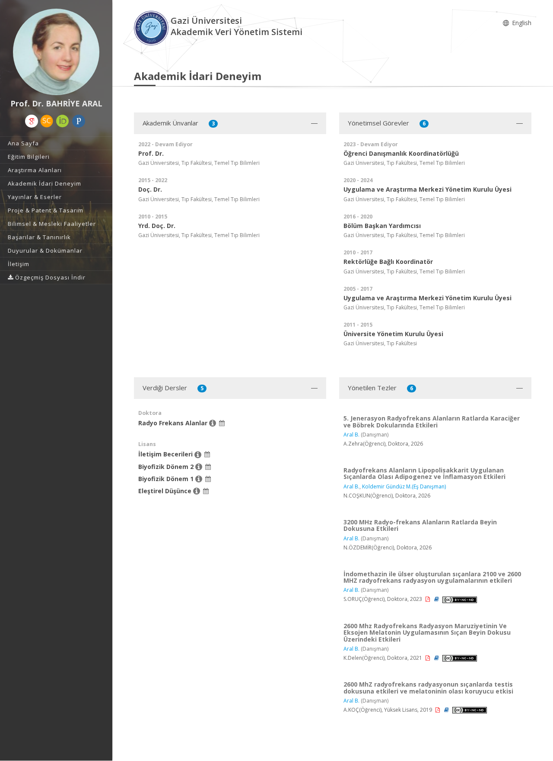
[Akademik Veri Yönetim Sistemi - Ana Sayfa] (152, 27)
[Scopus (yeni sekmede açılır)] (46, 121)
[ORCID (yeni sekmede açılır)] (62, 121)
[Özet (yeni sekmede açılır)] (437, 599)
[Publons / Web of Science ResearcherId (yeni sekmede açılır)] (78, 121)
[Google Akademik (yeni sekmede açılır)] (31, 121)
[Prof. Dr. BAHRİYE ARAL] (56, 52)
